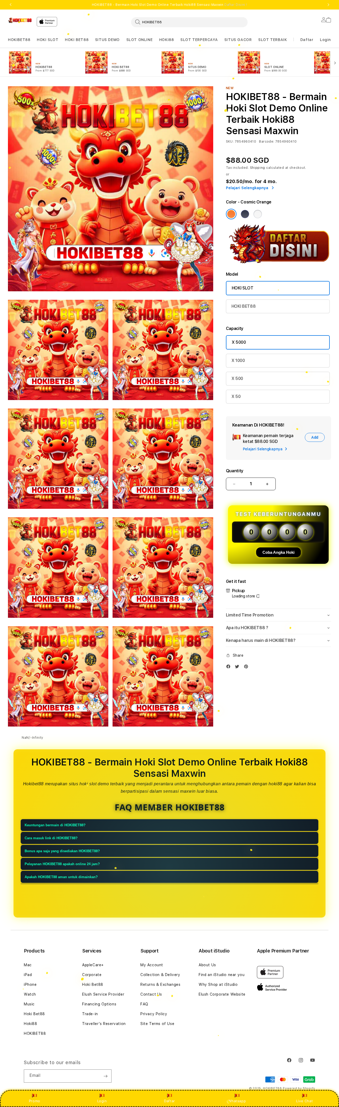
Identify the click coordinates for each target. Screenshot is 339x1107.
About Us (207, 965)
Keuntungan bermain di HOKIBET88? (55, 825)
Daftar (169, 1101)
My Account (151, 965)
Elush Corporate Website (222, 994)
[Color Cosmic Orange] (231, 214)
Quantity (234, 470)
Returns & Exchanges (160, 984)
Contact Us (151, 994)
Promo (34, 1101)
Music (29, 1004)
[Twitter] (238, 668)
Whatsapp (237, 1101)
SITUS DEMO (107, 40)
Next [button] (328, 4)
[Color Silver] (257, 214)
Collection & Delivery (160, 975)
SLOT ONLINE (139, 40)
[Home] (20, 20)
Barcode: (266, 141)
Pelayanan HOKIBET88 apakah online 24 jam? (62, 864)
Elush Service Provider (103, 994)
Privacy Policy (153, 1014)
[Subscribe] (105, 1076)
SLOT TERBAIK (272, 40)
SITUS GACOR (238, 40)
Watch (30, 994)
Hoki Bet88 (34, 1014)
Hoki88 (30, 1024)
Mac (28, 965)
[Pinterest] (247, 668)
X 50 (236, 396)
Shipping (257, 168)
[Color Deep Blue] (245, 214)
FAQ (144, 1004)
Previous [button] (10, 4)
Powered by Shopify (299, 1088)
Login (102, 1101)
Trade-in (90, 1014)
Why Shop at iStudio (218, 984)
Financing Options (99, 1004)
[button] (19, 40)
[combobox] (189, 22)
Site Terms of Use (157, 1024)
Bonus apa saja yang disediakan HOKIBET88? (62, 851)
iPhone (30, 984)
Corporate (91, 975)
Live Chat (304, 1101)
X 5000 (239, 342)
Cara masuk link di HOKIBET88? (51, 838)
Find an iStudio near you (221, 975)
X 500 (237, 378)
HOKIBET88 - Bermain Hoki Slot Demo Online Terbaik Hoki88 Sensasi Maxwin (169, 5)
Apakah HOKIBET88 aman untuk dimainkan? (61, 877)
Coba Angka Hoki (278, 552)
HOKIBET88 (19, 40)
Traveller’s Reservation (104, 1024)
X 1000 (238, 360)
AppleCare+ (93, 965)
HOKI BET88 (76, 40)
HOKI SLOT (47, 40)
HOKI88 (166, 40)
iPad (28, 975)
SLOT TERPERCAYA (199, 40)
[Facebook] (229, 668)
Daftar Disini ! (235, 5)
